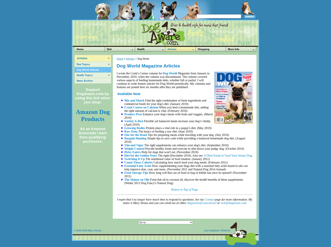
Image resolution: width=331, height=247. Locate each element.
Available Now (128, 94)
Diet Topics (83, 64)
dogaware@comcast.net (201, 203)
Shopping (203, 49)
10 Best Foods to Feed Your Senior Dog (227, 155)
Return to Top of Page (184, 189)
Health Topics (85, 75)
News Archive (85, 80)
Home (80, 49)
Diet (109, 49)
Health (141, 49)
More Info (233, 49)
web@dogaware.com (234, 203)
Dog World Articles (88, 69)
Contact (209, 199)
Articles (171, 49)
